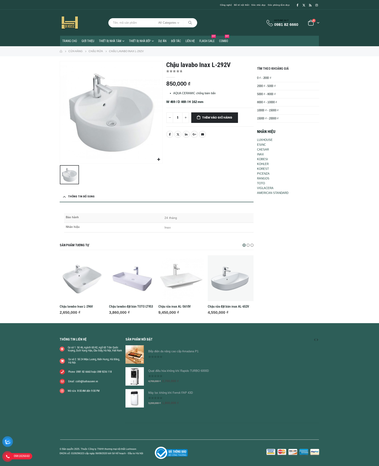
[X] (304, 5)
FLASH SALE (207, 39)
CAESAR (263, 149)
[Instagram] (316, 5)
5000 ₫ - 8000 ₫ (266, 94)
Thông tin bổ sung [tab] (81, 196)
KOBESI (262, 159)
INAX (260, 154)
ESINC (261, 144)
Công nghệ (226, 5)
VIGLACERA (265, 188)
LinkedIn (186, 134)
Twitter (177, 134)
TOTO (261, 183)
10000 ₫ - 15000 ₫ (267, 110)
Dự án (162, 41)
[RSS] (310, 5)
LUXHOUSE (265, 140)
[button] (244, 245)
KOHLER (263, 164)
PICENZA (263, 173)
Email (202, 134)
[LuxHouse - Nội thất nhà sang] (70, 23)
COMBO (224, 39)
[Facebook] (297, 5)
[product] (82, 278)
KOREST (263, 168)
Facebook (169, 134)
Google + (194, 134)
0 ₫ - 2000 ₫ (264, 78)
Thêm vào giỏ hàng (217, 117)
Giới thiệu (88, 41)
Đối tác (176, 41)
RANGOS (263, 178)
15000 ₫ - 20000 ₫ (267, 118)
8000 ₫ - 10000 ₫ (267, 102)
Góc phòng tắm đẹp (279, 5)
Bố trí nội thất (241, 5)
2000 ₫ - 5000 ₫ (266, 86)
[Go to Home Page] (61, 51)
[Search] (190, 22)
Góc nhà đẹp (258, 5)
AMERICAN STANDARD (272, 193)
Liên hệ (190, 41)
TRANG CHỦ (69, 41)
